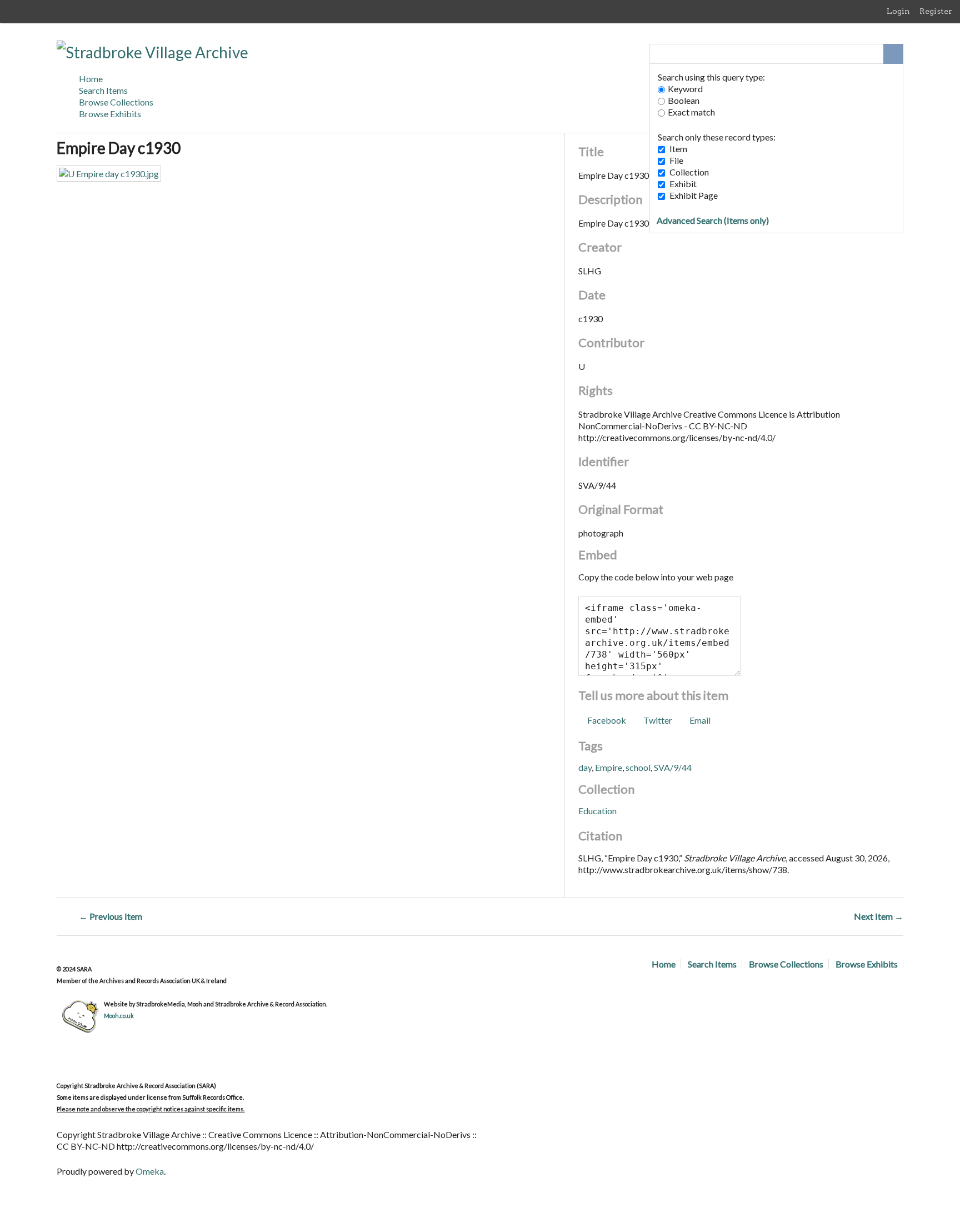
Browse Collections (116, 102)
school (638, 767)
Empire (608, 767)
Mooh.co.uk (119, 1015)
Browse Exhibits (110, 113)
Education (597, 810)
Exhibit (683, 183)
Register (935, 11)
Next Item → (878, 916)
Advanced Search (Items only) (713, 220)
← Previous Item (110, 916)
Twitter (657, 720)
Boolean (683, 100)
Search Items (103, 90)
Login (898, 11)
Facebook (606, 720)
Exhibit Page (693, 195)
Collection (689, 172)
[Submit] (893, 54)
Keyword (685, 88)
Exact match (691, 112)
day (585, 767)
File (676, 160)
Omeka (150, 1171)
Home (91, 78)
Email (700, 720)
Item (678, 148)
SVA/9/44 (673, 767)
